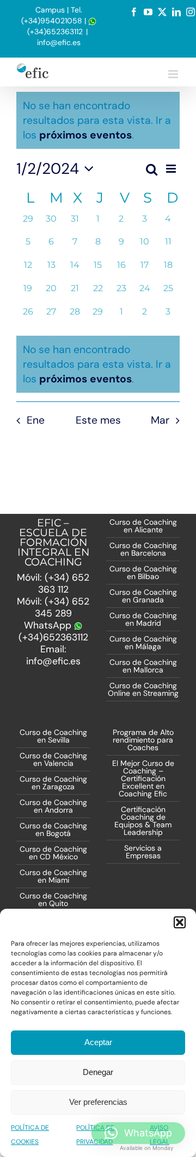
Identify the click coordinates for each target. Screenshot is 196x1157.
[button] (179, 922)
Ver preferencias (98, 1101)
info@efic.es (59, 42)
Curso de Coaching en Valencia (53, 759)
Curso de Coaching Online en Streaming (143, 689)
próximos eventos (85, 135)
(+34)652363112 (55, 31)
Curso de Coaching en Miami (53, 876)
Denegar (98, 1072)
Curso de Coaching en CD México (53, 852)
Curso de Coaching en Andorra (53, 806)
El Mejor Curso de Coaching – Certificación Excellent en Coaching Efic (143, 778)
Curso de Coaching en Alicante (143, 525)
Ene (35, 420)
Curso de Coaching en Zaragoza (53, 782)
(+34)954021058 (51, 21)
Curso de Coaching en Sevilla (53, 736)
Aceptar (98, 1042)
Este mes (98, 420)
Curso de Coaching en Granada (143, 595)
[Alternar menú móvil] (174, 74)
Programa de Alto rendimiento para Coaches (143, 739)
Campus (50, 10)
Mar (160, 420)
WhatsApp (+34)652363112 (53, 631)
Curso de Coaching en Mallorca (143, 666)
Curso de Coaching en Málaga (143, 642)
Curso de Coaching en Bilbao (143, 572)
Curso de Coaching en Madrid (143, 619)
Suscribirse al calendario (98, 457)
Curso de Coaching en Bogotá (53, 829)
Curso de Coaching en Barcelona (143, 549)
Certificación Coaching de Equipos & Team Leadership (142, 821)
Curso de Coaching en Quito (53, 899)
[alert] (98, 364)
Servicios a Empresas (143, 851)
